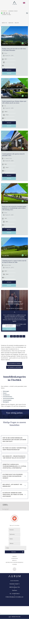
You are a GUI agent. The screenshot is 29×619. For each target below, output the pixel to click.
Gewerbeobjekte (7, 400)
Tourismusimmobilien (8, 398)
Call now (9, 329)
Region (17, 22)
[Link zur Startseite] (14, 576)
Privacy (14, 560)
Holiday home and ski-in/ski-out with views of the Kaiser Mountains (14, 49)
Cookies (14, 564)
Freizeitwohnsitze (7, 396)
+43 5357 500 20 (15, 593)
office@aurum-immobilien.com (16, 597)
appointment (9, 326)
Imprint (14, 556)
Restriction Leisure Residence (14, 562)
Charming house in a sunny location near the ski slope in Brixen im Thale (14, 261)
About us (4, 22)
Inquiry (9, 73)
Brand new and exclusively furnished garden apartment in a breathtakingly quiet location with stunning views (14, 208)
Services (10, 22)
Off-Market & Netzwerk (14, 367)
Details (9, 70)
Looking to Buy (13, 11)
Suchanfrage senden (14, 363)
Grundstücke (6, 395)
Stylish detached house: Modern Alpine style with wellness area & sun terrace (14, 102)
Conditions (14, 558)
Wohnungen (6, 391)
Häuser (5, 393)
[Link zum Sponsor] (6, 505)
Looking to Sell (6, 14)
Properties (4, 11)
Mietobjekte (6, 402)
